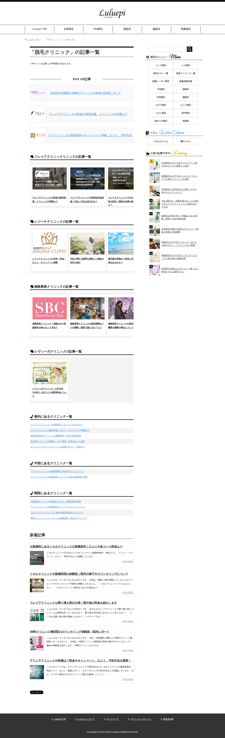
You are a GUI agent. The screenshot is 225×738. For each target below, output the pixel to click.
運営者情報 (168, 719)
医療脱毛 (186, 28)
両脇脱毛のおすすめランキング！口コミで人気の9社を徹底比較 (179, 257)
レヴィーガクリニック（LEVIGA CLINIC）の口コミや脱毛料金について (49, 392)
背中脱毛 (186, 113)
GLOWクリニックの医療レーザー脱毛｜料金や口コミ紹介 (57, 441)
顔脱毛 (127, 28)
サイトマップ (112, 719)
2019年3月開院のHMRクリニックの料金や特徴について (85, 92)
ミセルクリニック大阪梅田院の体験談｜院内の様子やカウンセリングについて (79, 573)
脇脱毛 (156, 28)
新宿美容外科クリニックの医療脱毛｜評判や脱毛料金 (55, 435)
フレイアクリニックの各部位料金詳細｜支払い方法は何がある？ (87, 199)
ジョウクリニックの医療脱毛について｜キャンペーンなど (57, 507)
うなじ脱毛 (161, 113)
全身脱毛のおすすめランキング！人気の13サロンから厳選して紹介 (179, 164)
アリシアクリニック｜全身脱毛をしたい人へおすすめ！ (56, 424)
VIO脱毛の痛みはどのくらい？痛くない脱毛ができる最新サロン (180, 270)
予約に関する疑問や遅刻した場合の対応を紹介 (87, 261)
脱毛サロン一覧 (160, 73)
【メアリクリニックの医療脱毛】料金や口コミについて (56, 471)
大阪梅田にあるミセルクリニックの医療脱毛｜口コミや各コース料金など (76, 546)
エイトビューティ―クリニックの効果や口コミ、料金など (57, 447)
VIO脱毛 (97, 28)
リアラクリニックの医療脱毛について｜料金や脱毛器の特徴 (58, 477)
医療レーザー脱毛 (160, 81)
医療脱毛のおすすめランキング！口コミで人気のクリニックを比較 (179, 177)
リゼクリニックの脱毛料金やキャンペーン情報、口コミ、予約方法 (90, 135)
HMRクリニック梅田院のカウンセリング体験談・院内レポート (70, 631)
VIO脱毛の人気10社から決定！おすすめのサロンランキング (179, 191)
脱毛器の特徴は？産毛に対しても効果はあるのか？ (125, 261)
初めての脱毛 (161, 121)
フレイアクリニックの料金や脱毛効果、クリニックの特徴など (88, 114)
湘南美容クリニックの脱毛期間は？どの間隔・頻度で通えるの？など (87, 325)
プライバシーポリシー (140, 719)
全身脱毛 (68, 28)
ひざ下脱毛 (161, 105)
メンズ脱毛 (161, 65)
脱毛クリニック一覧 (185, 73)
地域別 (186, 121)
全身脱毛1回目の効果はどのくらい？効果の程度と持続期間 (179, 230)
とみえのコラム (160, 141)
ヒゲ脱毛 (186, 65)
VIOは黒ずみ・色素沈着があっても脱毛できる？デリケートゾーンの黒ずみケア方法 (180, 204)
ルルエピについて (86, 719)
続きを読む (128, 561)
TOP (33, 39)
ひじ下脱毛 (186, 105)
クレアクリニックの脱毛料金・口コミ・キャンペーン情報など (59, 430)
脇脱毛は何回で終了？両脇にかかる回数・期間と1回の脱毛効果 (179, 217)
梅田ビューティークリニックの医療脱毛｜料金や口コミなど (58, 518)
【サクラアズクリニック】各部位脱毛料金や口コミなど (56, 512)
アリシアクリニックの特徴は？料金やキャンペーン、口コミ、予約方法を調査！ (80, 660)
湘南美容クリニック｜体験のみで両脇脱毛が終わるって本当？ (49, 325)
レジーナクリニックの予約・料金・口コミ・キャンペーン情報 (49, 261)
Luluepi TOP (39, 28)
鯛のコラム (186, 141)
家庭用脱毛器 (185, 81)
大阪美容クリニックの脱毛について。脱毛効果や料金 (55, 501)
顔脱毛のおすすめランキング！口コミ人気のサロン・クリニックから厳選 (179, 243)
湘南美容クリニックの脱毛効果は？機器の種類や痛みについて (125, 325)
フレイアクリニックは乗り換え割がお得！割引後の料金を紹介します (73, 602)
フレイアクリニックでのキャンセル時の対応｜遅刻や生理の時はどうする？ (125, 201)
